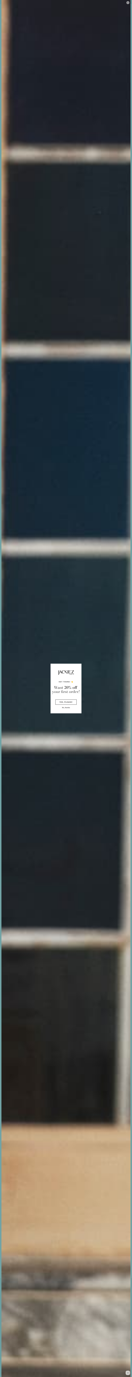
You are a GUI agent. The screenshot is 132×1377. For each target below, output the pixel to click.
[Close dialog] (128, 2)
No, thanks (66, 707)
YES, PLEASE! (66, 702)
